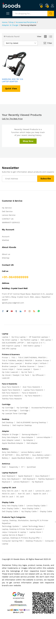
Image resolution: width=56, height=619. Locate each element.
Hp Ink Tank (26, 372)
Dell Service (7, 211)
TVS (13, 357)
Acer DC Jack (24, 494)
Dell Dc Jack (7, 497)
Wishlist (5, 240)
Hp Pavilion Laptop (28, 340)
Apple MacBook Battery (22, 458)
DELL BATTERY (22, 455)
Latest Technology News (32, 526)
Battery (5, 458)
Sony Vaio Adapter (10, 437)
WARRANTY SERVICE (11, 222)
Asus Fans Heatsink (10, 387)
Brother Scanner (27, 366)
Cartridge (24, 410)
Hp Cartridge (7, 408)
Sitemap (5, 258)
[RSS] (34, 311)
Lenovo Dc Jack (42, 491)
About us (6, 254)
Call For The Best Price (12, 119)
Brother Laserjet (9, 366)
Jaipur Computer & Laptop (14, 532)
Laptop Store (35, 532)
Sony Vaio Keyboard (10, 479)
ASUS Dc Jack (8, 494)
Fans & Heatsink (29, 393)
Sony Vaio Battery (10, 452)
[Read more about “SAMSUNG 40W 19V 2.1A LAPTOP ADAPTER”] (8, 75)
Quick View (11, 88)
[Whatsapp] (38, 311)
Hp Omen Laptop (9, 340)
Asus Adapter (27, 437)
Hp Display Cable (29, 511)
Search (50, 13)
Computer (49, 541)
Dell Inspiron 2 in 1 (35, 343)
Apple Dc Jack (39, 494)
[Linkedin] (20, 311)
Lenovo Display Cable (36, 506)
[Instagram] (29, 311)
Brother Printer (42, 360)
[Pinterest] (25, 311)
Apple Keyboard (25, 476)
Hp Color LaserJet (10, 372)
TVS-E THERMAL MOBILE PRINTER (17, 360)
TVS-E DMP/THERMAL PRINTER (32, 357)
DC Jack (20, 497)
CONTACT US (7, 219)
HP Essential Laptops (38, 337)
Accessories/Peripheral (41, 408)
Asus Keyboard (41, 476)
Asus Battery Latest (41, 455)
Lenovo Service (8, 215)
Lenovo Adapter (44, 437)
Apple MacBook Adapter (12, 443)
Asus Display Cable (30, 508)
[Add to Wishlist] (20, 75)
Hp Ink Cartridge (9, 410)
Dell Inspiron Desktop (22, 425)
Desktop (5, 425)
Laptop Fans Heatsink (33, 390)
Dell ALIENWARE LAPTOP (13, 343)
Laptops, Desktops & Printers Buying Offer (21, 538)
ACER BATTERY (42, 458)
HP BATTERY (7, 455)
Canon (41, 366)
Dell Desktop (7, 422)
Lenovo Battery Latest (30, 452)
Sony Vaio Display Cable (12, 506)
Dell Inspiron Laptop (11, 346)
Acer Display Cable (10, 508)
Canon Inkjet (7, 369)
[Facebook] (3, 311)
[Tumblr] (16, 311)
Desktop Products (34, 541)
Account (5, 236)
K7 (22, 467)
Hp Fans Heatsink (33, 396)
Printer (5, 357)
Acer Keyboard (8, 476)
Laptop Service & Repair (13, 535)
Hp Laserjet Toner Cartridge (14, 413)
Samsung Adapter (30, 434)
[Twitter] (7, 311)
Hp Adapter (28, 440)
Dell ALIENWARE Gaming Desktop (31, 422)
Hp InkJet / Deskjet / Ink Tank (15, 375)
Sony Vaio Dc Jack (10, 491)
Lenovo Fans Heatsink (11, 396)
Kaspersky (13, 467)
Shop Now (28, 141)
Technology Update (10, 526)
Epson (36, 369)
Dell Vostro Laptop (31, 346)
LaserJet (6, 378)
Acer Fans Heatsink (31, 387)
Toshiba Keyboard (46, 479)
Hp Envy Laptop (18, 337)
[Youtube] (12, 311)
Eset (4, 467)
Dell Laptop (46, 340)
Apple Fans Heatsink (11, 390)
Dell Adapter (32, 443)
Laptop (5, 337)
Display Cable (46, 511)
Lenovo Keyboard (21, 482)
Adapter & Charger (10, 434)
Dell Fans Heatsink (10, 393)
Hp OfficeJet (38, 375)
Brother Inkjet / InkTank (35, 363)
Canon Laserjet (23, 369)
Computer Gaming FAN (12, 541)
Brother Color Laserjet (12, 363)
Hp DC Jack (27, 491)
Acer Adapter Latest (11, 440)
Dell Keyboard (29, 479)
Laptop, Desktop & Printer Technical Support (22, 529)
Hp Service (7, 208)
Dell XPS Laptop (9, 348)
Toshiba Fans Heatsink (12, 399)
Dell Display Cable (10, 511)
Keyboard (6, 482)
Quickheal (31, 467)
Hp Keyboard (37, 482)
